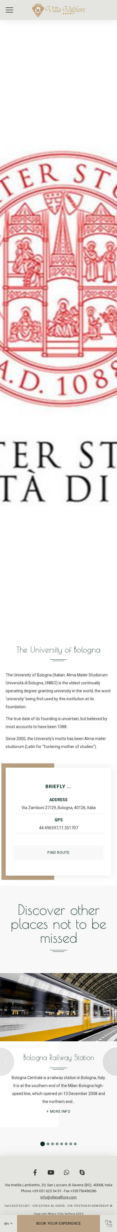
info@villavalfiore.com (58, 1197)
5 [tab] (61, 1143)
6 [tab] (66, 1143)
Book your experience (58, 1223)
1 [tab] (42, 1144)
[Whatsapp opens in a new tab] (66, 1175)
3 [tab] (52, 1143)
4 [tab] (57, 1143)
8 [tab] (75, 1143)
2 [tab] (48, 1143)
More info (60, 1111)
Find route (58, 852)
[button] (11, 10)
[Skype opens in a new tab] (82, 1175)
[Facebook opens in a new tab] (35, 1175)
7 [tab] (70, 1143)
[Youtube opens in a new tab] (51, 1175)
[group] (58, 328)
